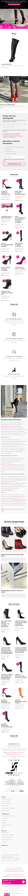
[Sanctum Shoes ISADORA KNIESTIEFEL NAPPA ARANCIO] (21, 692)
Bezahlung (4, 820)
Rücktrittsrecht (5, 832)
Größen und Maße (6, 801)
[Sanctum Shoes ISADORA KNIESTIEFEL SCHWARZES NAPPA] (7, 716)
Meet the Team (5, 810)
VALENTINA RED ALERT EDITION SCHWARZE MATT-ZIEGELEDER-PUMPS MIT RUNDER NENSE (6, 650)
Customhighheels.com (19, 876)
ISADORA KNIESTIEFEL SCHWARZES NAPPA (7, 725)
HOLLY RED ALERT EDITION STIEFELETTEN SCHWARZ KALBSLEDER (6, 623)
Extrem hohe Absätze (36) (12, 106)
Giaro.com (21, 871)
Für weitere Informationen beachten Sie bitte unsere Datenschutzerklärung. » (14, 7)
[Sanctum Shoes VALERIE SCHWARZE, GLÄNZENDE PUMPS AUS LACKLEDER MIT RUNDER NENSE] (21, 640)
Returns (4, 827)
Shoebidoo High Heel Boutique (11, 419)
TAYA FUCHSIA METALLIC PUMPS (20, 268)
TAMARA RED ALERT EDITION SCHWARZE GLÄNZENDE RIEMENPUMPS (21, 623)
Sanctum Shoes (5, 426)
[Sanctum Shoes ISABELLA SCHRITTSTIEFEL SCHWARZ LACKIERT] (21, 667)
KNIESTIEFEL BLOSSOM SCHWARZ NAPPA (20, 193)
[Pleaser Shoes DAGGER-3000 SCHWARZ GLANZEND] (21, 235)
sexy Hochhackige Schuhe (19, 479)
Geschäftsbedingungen (7, 839)
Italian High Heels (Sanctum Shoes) (13, 869)
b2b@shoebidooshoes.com (20, 500)
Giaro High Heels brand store (11, 871)
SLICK (20, 428)
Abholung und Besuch (7, 825)
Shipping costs (5, 818)
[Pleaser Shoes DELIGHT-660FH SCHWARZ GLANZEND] (7, 259)
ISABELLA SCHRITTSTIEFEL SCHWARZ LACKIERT (21, 676)
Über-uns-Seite (16, 496)
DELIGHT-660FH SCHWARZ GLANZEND (5, 269)
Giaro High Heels (13, 426)
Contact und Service (6, 799)
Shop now (7, 25)
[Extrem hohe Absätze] (14, 89)
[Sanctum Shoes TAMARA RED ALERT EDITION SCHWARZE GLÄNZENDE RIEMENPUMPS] (21, 613)
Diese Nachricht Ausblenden (14, 4)
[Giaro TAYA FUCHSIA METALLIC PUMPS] (21, 259)
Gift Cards (4, 822)
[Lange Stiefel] (14, 50)
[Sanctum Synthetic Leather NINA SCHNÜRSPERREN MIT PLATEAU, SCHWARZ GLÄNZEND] (21, 209)
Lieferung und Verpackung (8, 816)
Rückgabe (20, 449)
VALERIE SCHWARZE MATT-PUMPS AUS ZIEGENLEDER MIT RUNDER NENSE (7, 677)
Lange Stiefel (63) (12, 66)
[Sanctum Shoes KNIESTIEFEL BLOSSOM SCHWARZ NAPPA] (21, 183)
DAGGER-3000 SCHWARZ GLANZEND (19, 245)
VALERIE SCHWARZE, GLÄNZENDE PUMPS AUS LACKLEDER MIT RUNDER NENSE (21, 650)
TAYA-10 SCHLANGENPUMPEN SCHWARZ (7, 245)
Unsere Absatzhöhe (6, 803)
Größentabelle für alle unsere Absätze (12, 133)
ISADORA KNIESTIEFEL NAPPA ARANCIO (21, 701)
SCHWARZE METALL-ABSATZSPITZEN (7, 217)
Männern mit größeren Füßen (8, 464)
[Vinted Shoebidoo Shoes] (18, 760)
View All (14, 304)
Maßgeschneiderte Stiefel (9, 137)
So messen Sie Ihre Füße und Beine (11, 134)
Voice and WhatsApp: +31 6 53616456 (15, 752)
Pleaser (19, 426)
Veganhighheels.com (8, 876)
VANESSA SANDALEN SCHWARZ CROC (6, 193)
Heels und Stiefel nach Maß (8, 808)
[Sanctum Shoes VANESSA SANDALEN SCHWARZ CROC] (7, 183)
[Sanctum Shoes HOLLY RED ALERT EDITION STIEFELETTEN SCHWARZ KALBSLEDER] (7, 613)
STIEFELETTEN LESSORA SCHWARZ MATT (7, 293)
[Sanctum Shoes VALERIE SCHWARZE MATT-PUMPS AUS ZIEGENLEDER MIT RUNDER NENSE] (7, 667)
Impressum (4, 842)
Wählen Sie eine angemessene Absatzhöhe (13, 136)
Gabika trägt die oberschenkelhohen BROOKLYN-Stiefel (13, 510)
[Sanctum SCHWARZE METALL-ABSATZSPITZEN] (7, 209)
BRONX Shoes (4, 428)
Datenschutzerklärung (7, 837)
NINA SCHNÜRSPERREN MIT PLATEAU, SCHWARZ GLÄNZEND (20, 219)
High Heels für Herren (6, 483)
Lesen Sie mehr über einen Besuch (10, 860)
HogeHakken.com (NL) (17, 874)
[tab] (14, 604)
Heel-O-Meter (5, 806)
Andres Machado (12, 428)
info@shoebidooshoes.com (7, 490)
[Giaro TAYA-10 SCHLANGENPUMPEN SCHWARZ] (7, 235)
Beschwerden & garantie (7, 835)
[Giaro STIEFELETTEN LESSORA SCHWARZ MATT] (7, 283)
